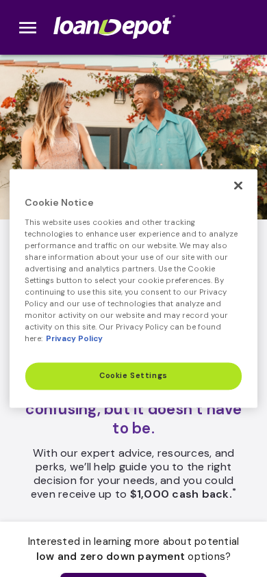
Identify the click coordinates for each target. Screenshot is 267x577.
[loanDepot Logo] (115, 27)
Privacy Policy (74, 339)
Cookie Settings (133, 376)
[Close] (238, 185)
